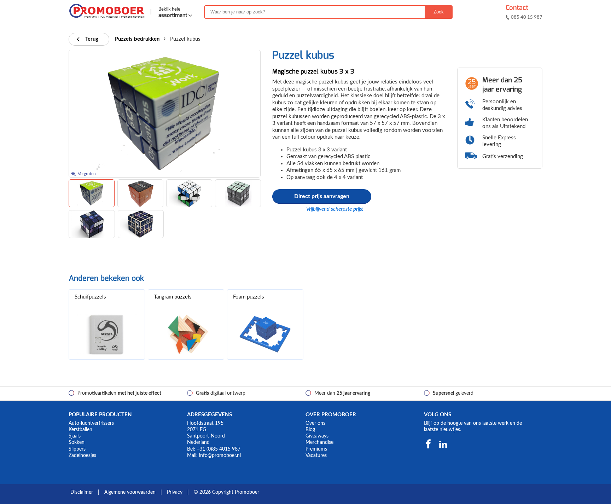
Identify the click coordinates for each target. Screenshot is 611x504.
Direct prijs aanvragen (321, 196)
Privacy (174, 492)
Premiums (316, 449)
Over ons (315, 423)
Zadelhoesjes (82, 455)
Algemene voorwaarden (130, 492)
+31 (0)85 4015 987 (218, 449)
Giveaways (317, 436)
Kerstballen (80, 429)
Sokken (77, 442)
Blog (310, 429)
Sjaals (75, 436)
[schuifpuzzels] (107, 334)
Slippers (77, 449)
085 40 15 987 (526, 17)
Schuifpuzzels (90, 297)
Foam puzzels (248, 297)
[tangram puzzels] (186, 334)
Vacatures (316, 455)
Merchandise (319, 442)
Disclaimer (81, 492)
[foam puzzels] (265, 334)
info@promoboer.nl (220, 455)
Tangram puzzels (173, 297)
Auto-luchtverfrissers (91, 423)
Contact (517, 7)
